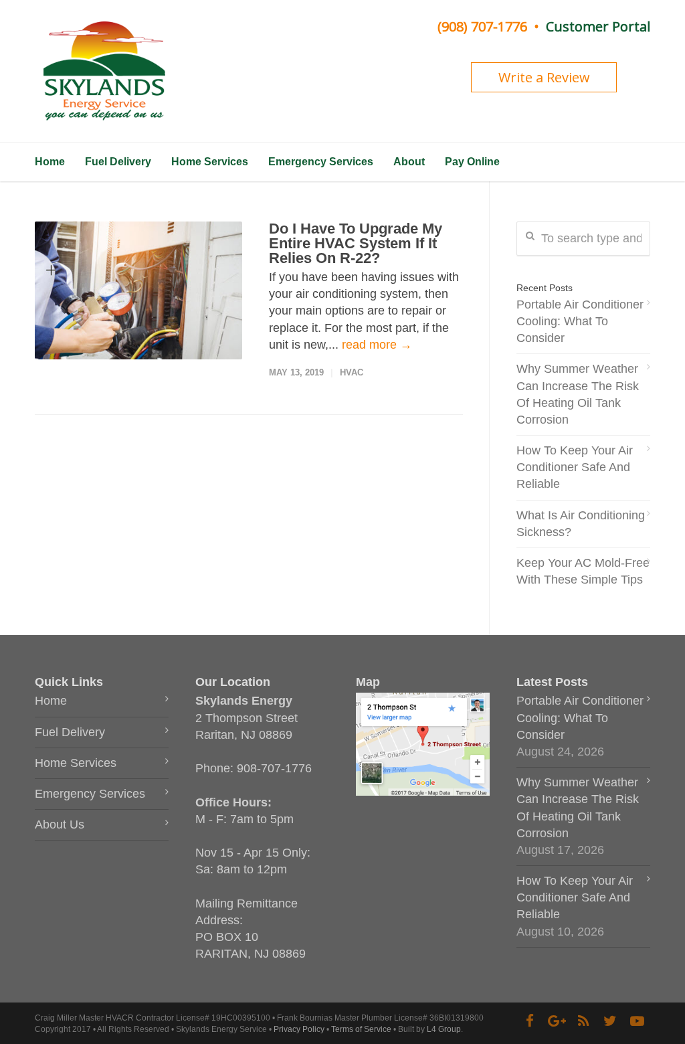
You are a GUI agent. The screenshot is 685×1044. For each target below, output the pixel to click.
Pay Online (472, 161)
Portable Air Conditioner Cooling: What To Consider (580, 321)
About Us (59, 824)
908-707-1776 (274, 768)
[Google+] (556, 1021)
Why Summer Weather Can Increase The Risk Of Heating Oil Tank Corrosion (577, 394)
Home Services (209, 161)
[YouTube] (636, 1021)
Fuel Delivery (118, 161)
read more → (377, 344)
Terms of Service (361, 1029)
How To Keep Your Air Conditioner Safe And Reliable (574, 467)
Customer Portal (598, 26)
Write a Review (544, 77)
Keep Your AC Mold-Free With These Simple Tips (583, 571)
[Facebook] (529, 1021)
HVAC (351, 372)
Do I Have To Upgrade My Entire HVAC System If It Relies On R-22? (355, 243)
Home (50, 161)
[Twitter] (610, 1021)
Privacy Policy (299, 1029)
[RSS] (583, 1021)
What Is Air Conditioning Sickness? (580, 524)
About (409, 161)
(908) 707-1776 (482, 26)
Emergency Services (320, 161)
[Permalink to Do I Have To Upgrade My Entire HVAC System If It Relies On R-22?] (138, 290)
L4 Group (444, 1029)
